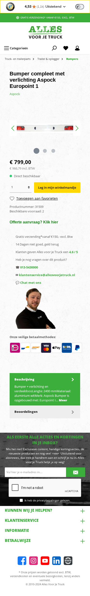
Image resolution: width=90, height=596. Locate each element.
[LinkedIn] (56, 560)
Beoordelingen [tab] (26, 411)
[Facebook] (22, 560)
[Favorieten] (66, 48)
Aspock (15, 94)
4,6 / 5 (73, 252)
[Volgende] (76, 128)
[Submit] (75, 472)
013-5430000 (29, 267)
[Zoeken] (54, 48)
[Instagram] (33, 560)
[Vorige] (13, 128)
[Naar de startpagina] (45, 32)
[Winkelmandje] (86, 46)
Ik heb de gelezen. (47, 500)
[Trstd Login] (82, 6)
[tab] (45, 389)
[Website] (68, 560)
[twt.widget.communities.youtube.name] (45, 560)
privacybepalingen (48, 500)
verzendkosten (19, 576)
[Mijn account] (77, 48)
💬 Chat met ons (28, 282)
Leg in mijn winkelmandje (57, 187)
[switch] (79, 6)
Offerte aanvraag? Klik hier (34, 222)
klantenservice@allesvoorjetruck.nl (47, 275)
